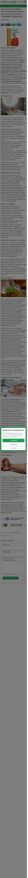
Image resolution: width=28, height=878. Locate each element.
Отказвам (13, 444)
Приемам (13, 440)
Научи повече (13, 436)
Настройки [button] (13, 448)
